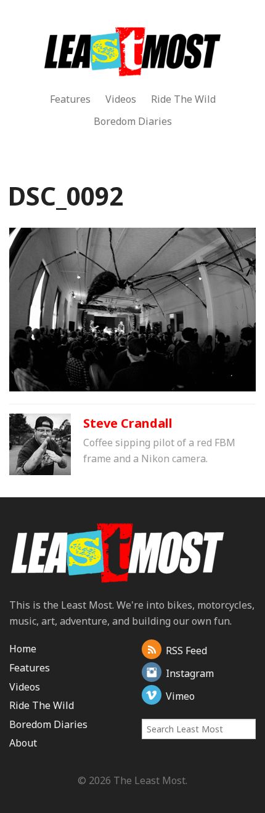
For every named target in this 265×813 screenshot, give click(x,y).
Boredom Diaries (133, 121)
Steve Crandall (128, 423)
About (23, 743)
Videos (120, 99)
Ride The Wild (183, 99)
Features (70, 99)
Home (22, 648)
